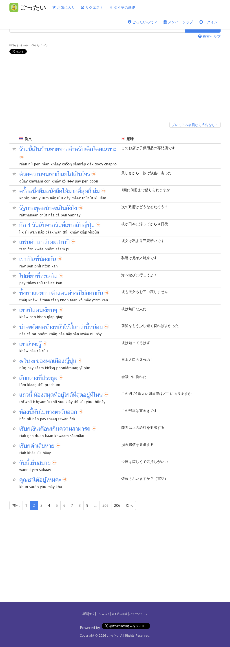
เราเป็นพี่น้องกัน (37, 259)
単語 (85, 614)
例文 (92, 614)
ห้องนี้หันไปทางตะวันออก (48, 412)
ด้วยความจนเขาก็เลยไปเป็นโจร (54, 174)
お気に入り (65, 7)
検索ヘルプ (211, 36)
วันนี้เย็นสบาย (35, 463)
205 (105, 505)
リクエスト (93, 7)
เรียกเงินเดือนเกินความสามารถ (55, 429)
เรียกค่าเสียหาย (37, 446)
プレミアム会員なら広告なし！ (195, 124)
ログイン (210, 22)
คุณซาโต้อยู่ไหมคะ (40, 480)
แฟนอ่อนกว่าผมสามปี (44, 242)
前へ (16, 505)
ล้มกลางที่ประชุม (38, 378)
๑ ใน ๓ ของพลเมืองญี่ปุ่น (47, 361)
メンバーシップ (180, 22)
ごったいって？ (144, 22)
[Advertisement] (115, 88)
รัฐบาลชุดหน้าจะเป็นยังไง (48, 208)
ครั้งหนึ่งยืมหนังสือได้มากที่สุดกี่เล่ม (59, 191)
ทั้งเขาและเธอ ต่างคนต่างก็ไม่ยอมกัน (61, 293)
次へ (129, 505)
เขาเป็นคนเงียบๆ (38, 310)
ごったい (113, 635)
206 (117, 505)
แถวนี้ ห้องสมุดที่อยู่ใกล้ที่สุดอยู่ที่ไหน (61, 395)
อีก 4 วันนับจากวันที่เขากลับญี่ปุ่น (57, 225)
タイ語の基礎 (124, 7)
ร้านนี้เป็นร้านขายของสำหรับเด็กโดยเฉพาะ (67, 149)
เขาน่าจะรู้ (30, 344)
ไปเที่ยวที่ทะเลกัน (38, 276)
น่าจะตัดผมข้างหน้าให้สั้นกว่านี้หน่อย (61, 327)
